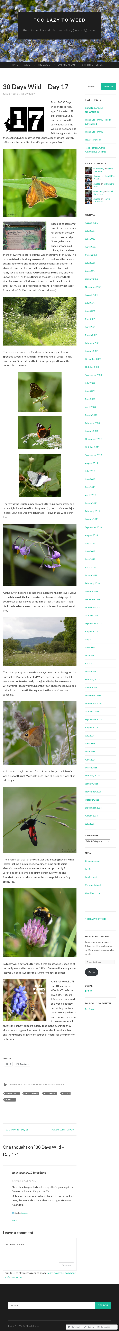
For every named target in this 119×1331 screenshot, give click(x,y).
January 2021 (91, 351)
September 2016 (93, 719)
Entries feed (91, 877)
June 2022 (90, 270)
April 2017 (90, 663)
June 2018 (90, 551)
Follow (91, 972)
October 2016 (92, 711)
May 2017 (90, 655)
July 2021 (90, 302)
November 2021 (93, 286)
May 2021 (90, 318)
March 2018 (91, 575)
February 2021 (92, 342)
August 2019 (91, 463)
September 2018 (93, 527)
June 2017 (90, 647)
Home (15, 65)
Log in (88, 869)
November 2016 (93, 703)
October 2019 (92, 447)
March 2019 (91, 503)
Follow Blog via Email (98, 936)
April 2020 (90, 407)
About (28, 65)
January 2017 (91, 687)
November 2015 (93, 791)
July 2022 (90, 262)
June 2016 (90, 743)
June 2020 (90, 391)
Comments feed (93, 885)
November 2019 (93, 439)
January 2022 (91, 278)
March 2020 (91, 415)
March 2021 (91, 335)
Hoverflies (41, 1084)
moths (66, 1093)
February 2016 (92, 775)
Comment (66, 1265)
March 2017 (91, 671)
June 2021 (90, 310)
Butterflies (29, 1084)
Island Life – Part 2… (103, 170)
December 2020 (93, 359)
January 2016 (91, 783)
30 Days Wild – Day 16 (15, 1129)
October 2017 (92, 615)
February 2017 (92, 679)
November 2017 (93, 607)
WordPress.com (93, 893)
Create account (92, 860)
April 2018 (90, 567)
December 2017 (93, 599)
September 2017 (93, 623)
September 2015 (93, 807)
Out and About (66, 65)
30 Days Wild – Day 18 (63, 1129)
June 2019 (90, 479)
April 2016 (90, 759)
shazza (96, 176)
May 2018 (90, 559)
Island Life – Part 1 (94, 131)
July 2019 (90, 471)
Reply (15, 1221)
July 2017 (90, 639)
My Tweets (90, 1009)
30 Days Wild (15, 1084)
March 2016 (91, 767)
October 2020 (92, 366)
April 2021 (90, 326)
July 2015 (90, 823)
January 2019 (91, 519)
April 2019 (90, 495)
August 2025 (91, 222)
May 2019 (90, 487)
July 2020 (90, 383)
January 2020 (91, 431)
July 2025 (90, 230)
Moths (51, 1084)
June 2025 (90, 238)
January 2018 (91, 591)
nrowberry (28, 94)
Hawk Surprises (93, 139)
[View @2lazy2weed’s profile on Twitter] (88, 991)
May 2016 (90, 751)
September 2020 (93, 375)
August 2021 (91, 294)
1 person (24, 1213)
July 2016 (90, 735)
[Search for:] (100, 86)
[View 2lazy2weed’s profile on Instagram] (91, 991)
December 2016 (93, 695)
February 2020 (92, 423)
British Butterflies (93, 65)
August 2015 (91, 815)
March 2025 (91, 254)
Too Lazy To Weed (59, 20)
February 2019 (92, 511)
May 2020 (90, 399)
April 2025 (90, 246)
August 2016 (91, 727)
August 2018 (91, 535)
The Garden (44, 65)
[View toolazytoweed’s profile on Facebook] (86, 991)
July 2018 (90, 543)
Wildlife (60, 1084)
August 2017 (91, 631)
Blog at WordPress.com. (23, 1326)
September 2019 (93, 455)
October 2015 (92, 799)
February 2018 (92, 583)
